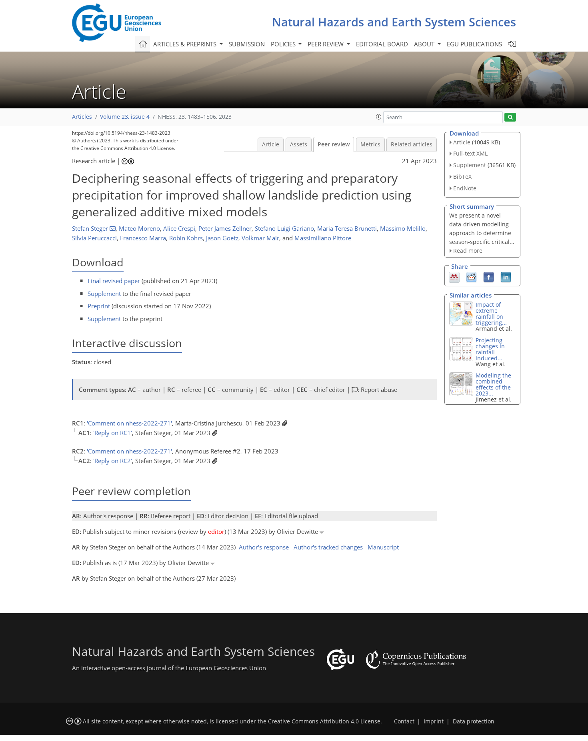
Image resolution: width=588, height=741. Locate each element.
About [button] (425, 44)
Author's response (264, 547)
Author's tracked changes (328, 547)
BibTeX (462, 176)
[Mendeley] (454, 277)
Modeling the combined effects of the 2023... (493, 384)
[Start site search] (510, 117)
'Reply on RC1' (112, 433)
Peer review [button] (326, 44)
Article (270, 144)
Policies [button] (284, 44)
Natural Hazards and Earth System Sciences (394, 22)
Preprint (99, 306)
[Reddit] (471, 277)
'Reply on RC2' (112, 461)
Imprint (434, 721)
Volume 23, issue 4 (125, 116)
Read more (467, 250)
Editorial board (382, 44)
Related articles (411, 144)
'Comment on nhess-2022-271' (129, 423)
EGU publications (474, 44)
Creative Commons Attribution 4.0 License (324, 721)
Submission (247, 44)
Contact (404, 721)
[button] (379, 116)
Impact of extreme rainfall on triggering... (491, 313)
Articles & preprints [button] (185, 44)
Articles (82, 116)
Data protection (473, 721)
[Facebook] (488, 277)
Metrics (370, 144)
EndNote (464, 188)
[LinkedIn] (505, 277)
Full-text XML (470, 153)
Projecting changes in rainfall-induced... (490, 349)
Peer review (334, 144)
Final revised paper (114, 281)
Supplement (104, 294)
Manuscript (383, 547)
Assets (298, 144)
